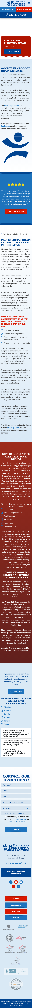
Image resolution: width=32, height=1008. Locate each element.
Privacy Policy (20, 819)
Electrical (16, 905)
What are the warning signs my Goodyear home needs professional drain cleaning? (15, 733)
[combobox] (16, 802)
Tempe (7, 721)
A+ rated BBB (10, 602)
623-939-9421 (16, 863)
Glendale (7, 707)
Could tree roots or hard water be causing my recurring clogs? (15, 743)
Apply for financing (9, 648)
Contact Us (16, 691)
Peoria (6, 724)
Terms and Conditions (17, 822)
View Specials (8, 9)
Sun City (7, 714)
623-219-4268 (17, 14)
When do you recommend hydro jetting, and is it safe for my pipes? (14, 752)
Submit (16, 829)
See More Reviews (16, 211)
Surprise (7, 711)
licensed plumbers (11, 106)
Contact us (5, 126)
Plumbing (16, 899)
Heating (16, 918)
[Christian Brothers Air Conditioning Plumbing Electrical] (16, 3)
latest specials (13, 428)
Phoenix (7, 717)
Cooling (16, 911)
